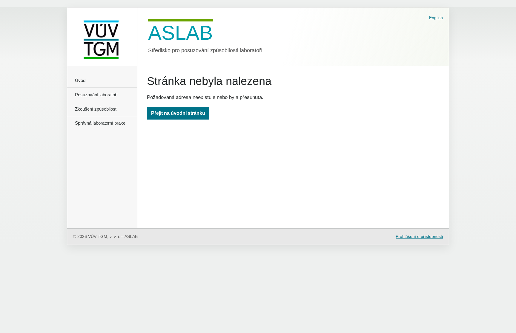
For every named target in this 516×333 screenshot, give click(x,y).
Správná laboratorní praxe (100, 123)
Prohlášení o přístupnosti (419, 236)
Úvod (80, 80)
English (436, 17)
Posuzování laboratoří (96, 94)
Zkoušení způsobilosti (96, 108)
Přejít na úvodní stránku (178, 113)
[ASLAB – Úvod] (102, 36)
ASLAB (180, 32)
